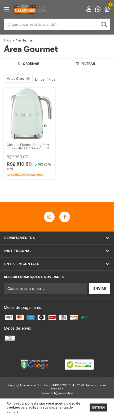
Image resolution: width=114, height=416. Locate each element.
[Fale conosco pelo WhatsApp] (97, 9)
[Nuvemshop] (57, 393)
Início (7, 40)
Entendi (98, 407)
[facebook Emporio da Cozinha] (64, 217)
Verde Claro (15, 79)
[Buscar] (103, 24)
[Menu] (7, 9)
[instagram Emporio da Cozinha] (49, 217)
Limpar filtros (45, 79)
